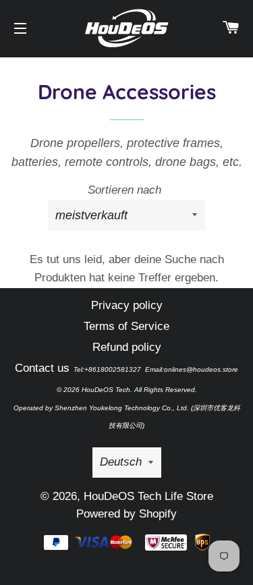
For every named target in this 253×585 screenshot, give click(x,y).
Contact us (42, 368)
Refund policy (126, 347)
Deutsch (121, 461)
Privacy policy (127, 305)
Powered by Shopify (126, 513)
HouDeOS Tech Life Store (148, 496)
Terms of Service (126, 326)
